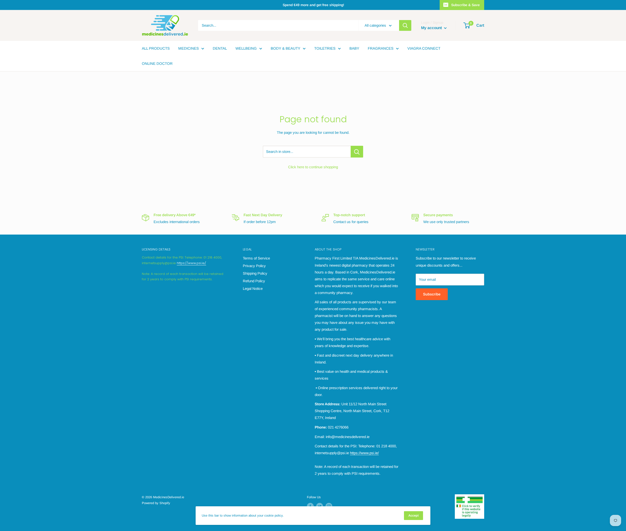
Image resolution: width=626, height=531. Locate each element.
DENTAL (220, 48)
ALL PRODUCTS (156, 48)
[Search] (405, 25)
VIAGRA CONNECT (423, 48)
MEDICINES (188, 48)
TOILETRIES (324, 48)
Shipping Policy (255, 273)
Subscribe (431, 294)
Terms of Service (256, 258)
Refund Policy (254, 281)
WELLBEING (246, 48)
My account (432, 28)
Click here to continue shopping (313, 167)
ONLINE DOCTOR (157, 63)
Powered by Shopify (156, 503)
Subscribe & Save (465, 5)
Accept (413, 515)
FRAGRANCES (380, 48)
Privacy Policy (254, 266)
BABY (354, 48)
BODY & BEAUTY (285, 48)
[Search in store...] (357, 152)
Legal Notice (253, 288)
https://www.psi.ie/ (191, 263)
